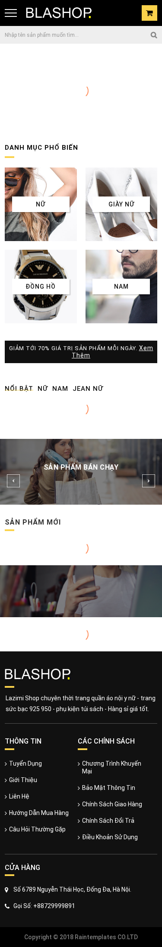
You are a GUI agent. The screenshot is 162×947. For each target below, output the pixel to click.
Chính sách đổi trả (108, 820)
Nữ (43, 389)
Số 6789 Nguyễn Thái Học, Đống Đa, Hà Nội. (72, 889)
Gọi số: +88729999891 (44, 905)
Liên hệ (19, 796)
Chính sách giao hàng (112, 804)
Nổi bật (19, 389)
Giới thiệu (23, 779)
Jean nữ (88, 389)
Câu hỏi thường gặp (37, 829)
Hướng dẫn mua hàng (39, 812)
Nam (60, 389)
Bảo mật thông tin (108, 787)
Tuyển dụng (25, 763)
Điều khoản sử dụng (110, 837)
